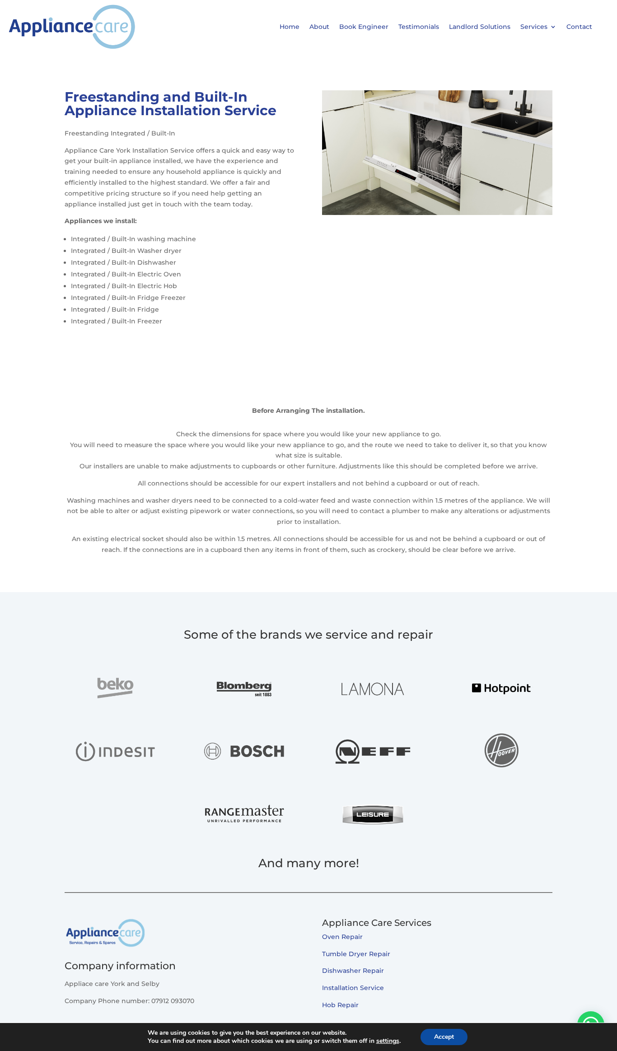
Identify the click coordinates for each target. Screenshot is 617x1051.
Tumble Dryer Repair (356, 954)
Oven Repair (342, 937)
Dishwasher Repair (353, 971)
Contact (579, 27)
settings (387, 1041)
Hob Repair (340, 1005)
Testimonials (418, 27)
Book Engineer (363, 27)
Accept (444, 1036)
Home (289, 27)
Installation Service (353, 988)
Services (533, 27)
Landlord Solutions (479, 27)
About (319, 27)
